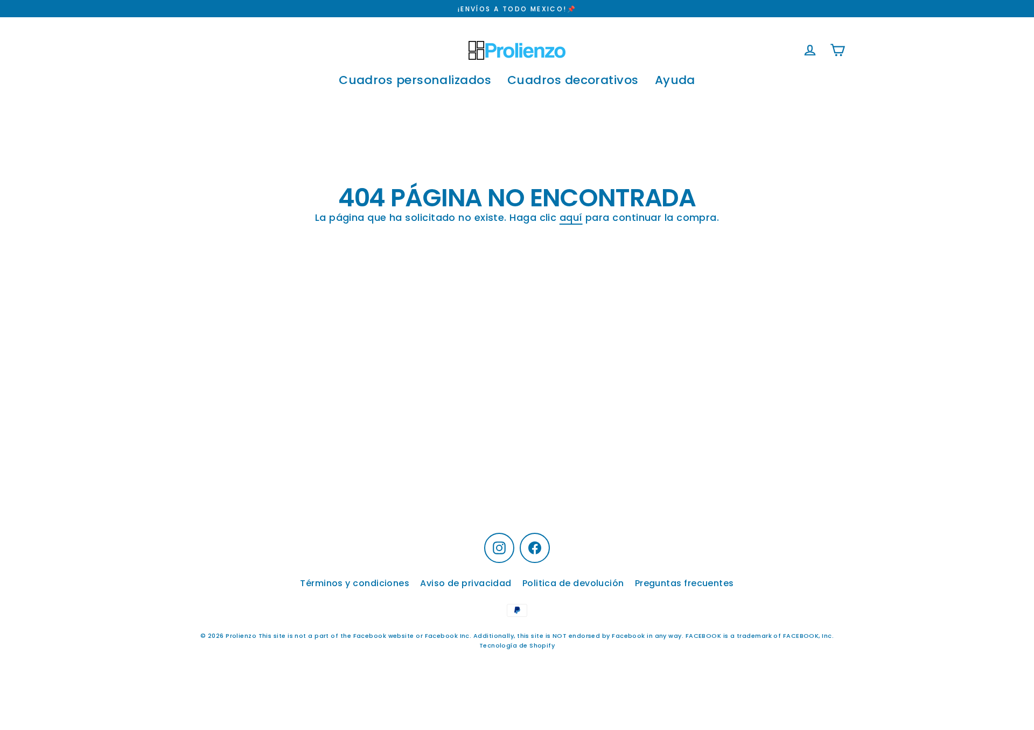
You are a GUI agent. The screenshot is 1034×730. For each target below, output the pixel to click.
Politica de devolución (573, 583)
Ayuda (675, 80)
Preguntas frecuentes (684, 583)
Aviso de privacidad (466, 583)
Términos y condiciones (354, 583)
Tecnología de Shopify (517, 645)
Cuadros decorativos (573, 80)
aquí (571, 217)
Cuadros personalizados (415, 80)
